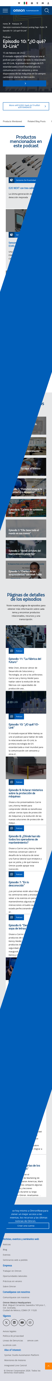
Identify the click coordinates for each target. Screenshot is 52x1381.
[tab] (12, 122)
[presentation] (5, 10)
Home (5, 24)
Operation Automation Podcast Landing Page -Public (24, 27)
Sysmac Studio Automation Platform (21, 1355)
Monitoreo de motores (15, 1360)
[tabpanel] (26, 261)
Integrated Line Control (15, 1365)
